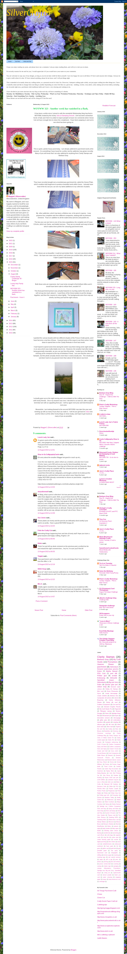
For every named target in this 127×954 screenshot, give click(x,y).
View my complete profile (15, 231)
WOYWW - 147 (110, 340)
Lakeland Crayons (113, 779)
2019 (11, 250)
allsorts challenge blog (107, 598)
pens (116, 859)
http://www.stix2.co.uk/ (105, 931)
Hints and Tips (27, 61)
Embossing (101, 678)
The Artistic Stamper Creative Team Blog (107, 639)
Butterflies (107, 731)
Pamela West (101, 788)
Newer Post (39, 610)
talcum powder (107, 875)
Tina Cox (102, 519)
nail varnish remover (114, 857)
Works (109, 826)
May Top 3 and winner (106, 607)
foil (117, 846)
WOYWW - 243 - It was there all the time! (111, 323)
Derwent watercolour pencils (107, 669)
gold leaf (113, 848)
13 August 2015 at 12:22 (46, 579)
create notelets (102, 695)
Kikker (101, 433)
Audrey (110, 729)
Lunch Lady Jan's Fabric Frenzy (108, 422)
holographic (114, 852)
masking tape (101, 857)
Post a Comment (41, 601)
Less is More (101, 782)
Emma (112, 762)
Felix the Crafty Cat (45, 530)
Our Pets (17, 61)
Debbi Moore (101, 755)
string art (107, 872)
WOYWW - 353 (110, 238)
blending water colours (111, 830)
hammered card (102, 852)
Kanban (116, 775)
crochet (116, 839)
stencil (116, 698)
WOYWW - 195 (110, 270)
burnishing (116, 833)
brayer (116, 715)
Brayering (100, 700)
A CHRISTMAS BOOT (106, 482)
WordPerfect (100, 826)
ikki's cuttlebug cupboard (106, 935)
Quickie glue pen (111, 684)
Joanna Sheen (105, 664)
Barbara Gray (103, 659)
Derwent (110, 755)
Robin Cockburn (109, 802)
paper (101, 859)
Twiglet (40, 556)
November (14, 268)
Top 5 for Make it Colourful (107, 565)
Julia (87, 412)
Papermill (118, 709)
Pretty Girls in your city (106, 615)
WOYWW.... (103, 416)
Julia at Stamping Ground (65, 115)
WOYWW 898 (103, 425)
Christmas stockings (104, 733)
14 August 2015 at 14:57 (46, 596)
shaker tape (107, 866)
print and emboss (115, 861)
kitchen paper (107, 855)
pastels (108, 722)
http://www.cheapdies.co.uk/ (107, 917)
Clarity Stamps (106, 656)
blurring (99, 833)
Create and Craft (102, 751)
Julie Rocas (106, 775)
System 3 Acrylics (110, 813)
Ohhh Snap (42, 569)
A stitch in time (104, 414)
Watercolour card (114, 819)
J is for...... (102, 473)
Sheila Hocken (116, 804)
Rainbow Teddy (109, 797)
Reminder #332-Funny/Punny (108, 573)
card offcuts (100, 835)
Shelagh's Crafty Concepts (105, 508)
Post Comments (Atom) (68, 615)
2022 (11, 240)
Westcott (111, 822)
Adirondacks (101, 682)
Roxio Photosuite (112, 691)
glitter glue (103, 720)
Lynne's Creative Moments (105, 479)
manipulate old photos (104, 698)
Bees (116, 729)
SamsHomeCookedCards (109, 548)
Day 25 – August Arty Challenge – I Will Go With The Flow (109, 396)
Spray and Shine (113, 808)
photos (99, 861)
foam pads (109, 846)
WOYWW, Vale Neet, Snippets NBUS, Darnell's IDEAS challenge (109, 444)
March (13, 310)
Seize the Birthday (106, 571)
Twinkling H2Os (101, 819)
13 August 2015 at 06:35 (46, 551)
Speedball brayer (105, 680)
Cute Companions (113, 753)
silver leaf (110, 726)
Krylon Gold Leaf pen (111, 777)
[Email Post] (68, 427)
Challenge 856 (104, 600)
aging (98, 828)
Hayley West (110, 771)
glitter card (106, 848)
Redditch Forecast (108, 105)
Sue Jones (42, 518)
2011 (11, 330)
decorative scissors (103, 718)
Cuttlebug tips (102, 904)
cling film (106, 837)
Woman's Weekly (108, 824)
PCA (117, 786)
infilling (99, 855)
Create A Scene (114, 749)
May (12, 304)
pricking (106, 861)
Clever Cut (101, 897)
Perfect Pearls (101, 791)
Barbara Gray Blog (106, 393)
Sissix (107, 713)
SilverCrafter (28, 13)
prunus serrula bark (105, 864)
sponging (115, 866)
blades (99, 830)
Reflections (110, 799)
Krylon (99, 671)
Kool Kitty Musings (106, 631)
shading (115, 722)
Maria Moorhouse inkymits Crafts (105, 537)
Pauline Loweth (113, 788)
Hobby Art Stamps (111, 689)
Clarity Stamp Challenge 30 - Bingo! (16, 278)
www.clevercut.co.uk (115, 879)
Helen (40, 543)
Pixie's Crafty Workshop (108, 404)
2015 (11, 262)
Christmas (115, 731)
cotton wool (115, 837)
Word (117, 824)
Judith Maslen (102, 938)
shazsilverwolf (43, 491)
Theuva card (111, 815)
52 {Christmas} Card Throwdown (106, 589)
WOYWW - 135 (110, 371)
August (13, 274)
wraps (104, 879)
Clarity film (111, 740)
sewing (99, 866)
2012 (11, 326)
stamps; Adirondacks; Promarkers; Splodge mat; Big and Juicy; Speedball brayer (109, 870)
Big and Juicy (113, 682)
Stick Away (100, 810)
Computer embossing (111, 742)
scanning (115, 864)
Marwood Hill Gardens (111, 784)
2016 (11, 259)
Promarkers (112, 662)
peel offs (113, 673)
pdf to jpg (109, 859)
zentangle (102, 881)
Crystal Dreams (101, 753)
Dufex (99, 684)
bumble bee (107, 833)
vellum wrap (102, 687)
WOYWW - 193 (110, 304)
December (14, 265)
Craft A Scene (101, 744)
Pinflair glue (102, 675)
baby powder (106, 828)
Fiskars (107, 764)
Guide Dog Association (111, 768)
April (12, 307)
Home (10, 61)
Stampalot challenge (107, 606)
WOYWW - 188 (110, 356)
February (14, 313)
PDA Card (101, 673)
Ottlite (111, 786)
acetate (114, 675)
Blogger (73, 950)
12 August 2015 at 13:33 (46, 487)
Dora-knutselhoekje (106, 431)
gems (98, 848)
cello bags (110, 835)
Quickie (99, 797)
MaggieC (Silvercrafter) (17, 196)
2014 (11, 320)
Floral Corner (108, 766)
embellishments (107, 844)
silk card (111, 724)
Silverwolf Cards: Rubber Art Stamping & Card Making (108, 454)
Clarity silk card (111, 702)
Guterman (100, 771)
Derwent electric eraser (114, 760)
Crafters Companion (103, 704)
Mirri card (100, 691)
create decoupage (111, 693)
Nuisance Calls (101, 786)
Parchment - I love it (17, 297)
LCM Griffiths (101, 779)
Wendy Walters (101, 822)
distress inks (114, 695)
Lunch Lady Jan (44, 437)
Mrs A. (40, 584)
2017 (11, 256)
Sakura (107, 804)
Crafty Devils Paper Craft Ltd (107, 901)
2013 (11, 323)
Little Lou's (110, 782)
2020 (11, 246)
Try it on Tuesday (105, 563)
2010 (11, 333)
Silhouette (113, 678)
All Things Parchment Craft (106, 891)
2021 (11, 243)
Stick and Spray (110, 810)
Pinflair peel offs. (104, 795)
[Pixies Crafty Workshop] (109, 212)
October (14, 271)
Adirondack (114, 667)
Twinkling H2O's (113, 817)
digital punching (101, 841)
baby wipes (115, 828)
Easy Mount (103, 762)
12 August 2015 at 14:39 (46, 513)
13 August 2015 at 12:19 (46, 564)
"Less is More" (104, 621)
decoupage (117, 718)
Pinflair (106, 793)
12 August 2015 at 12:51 (46, 450)
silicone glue (101, 724)
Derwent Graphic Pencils (112, 707)
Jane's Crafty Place (106, 471)
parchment (101, 667)
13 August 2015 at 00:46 (46, 539)
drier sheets (111, 841)
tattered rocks (104, 465)
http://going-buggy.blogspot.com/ (108, 908)
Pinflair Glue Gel (116, 793)
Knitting (99, 777)
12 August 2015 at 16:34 (46, 526)
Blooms (99, 731)
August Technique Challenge (108, 592)
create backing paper (103, 839)
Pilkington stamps (106, 711)
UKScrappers (104, 613)
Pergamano (111, 791)
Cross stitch (114, 751)
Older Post (88, 610)
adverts (116, 826)
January (14, 316)
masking (116, 855)
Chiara (99, 894)
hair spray (114, 850)
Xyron (99, 693)
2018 (11, 253)
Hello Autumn (103, 633)
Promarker (115, 795)
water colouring (107, 877)
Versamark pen (107, 715)
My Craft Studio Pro (106, 709)
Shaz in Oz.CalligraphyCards (48, 454)
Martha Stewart (111, 671)
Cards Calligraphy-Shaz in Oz (109, 440)
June (13, 301)
